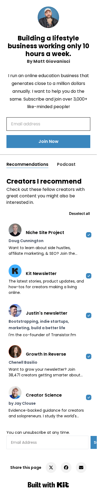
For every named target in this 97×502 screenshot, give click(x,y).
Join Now (48, 141)
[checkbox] (48, 239)
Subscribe (95, 442)
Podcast (66, 164)
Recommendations (27, 164)
